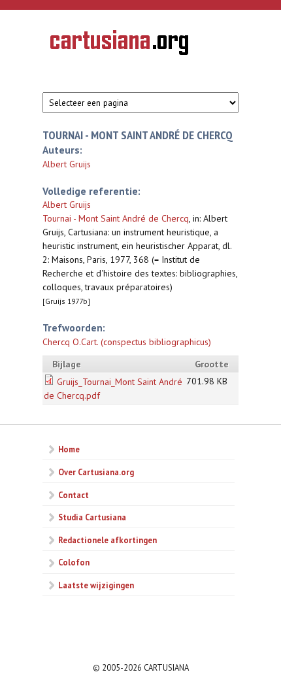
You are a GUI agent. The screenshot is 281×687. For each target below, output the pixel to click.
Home (69, 449)
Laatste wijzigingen (96, 585)
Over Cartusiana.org (96, 472)
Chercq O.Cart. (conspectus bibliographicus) (126, 342)
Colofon (74, 562)
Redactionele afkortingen (107, 540)
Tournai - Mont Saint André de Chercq (115, 218)
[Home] (119, 44)
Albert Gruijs (66, 164)
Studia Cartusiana (92, 517)
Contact (73, 495)
